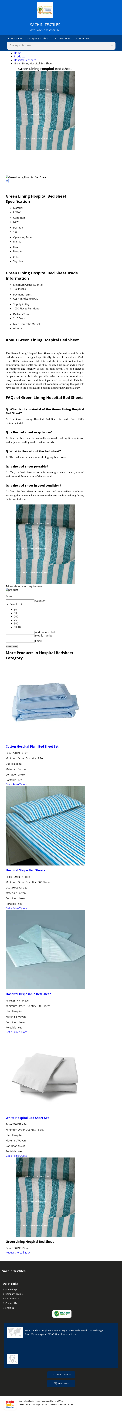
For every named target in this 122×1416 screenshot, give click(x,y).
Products (19, 56)
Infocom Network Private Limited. (59, 1404)
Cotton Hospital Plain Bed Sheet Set (32, 746)
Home (17, 53)
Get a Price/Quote (16, 784)
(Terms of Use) (56, 1400)
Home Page (15, 38)
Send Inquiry (63, 1374)
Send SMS (63, 1383)
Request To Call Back (18, 1252)
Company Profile (37, 38)
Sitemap (9, 1307)
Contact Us (82, 38)
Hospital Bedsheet (25, 60)
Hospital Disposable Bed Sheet (28, 994)
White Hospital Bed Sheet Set (27, 1118)
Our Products (62, 38)
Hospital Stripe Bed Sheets (25, 870)
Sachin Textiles (45, 27)
